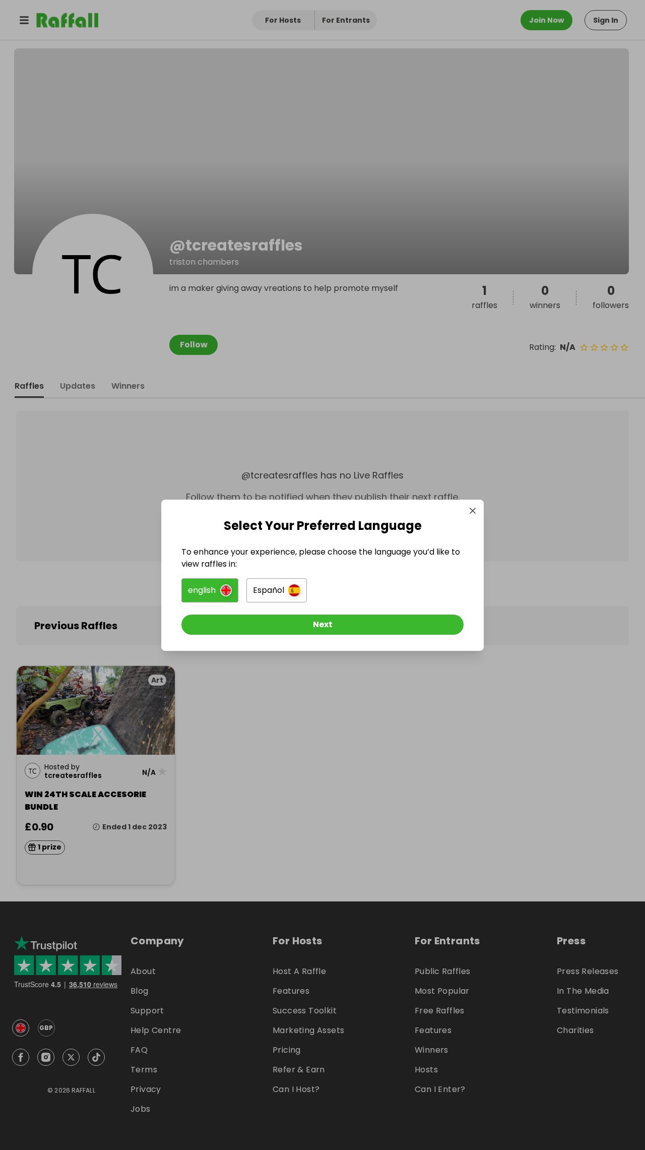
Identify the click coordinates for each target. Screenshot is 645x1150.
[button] (209, 590)
